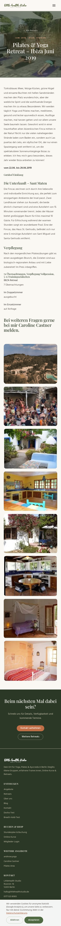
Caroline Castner (11, 861)
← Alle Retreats (30, 30)
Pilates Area (9, 866)
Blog (6, 803)
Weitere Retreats (30, 737)
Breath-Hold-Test (12, 817)
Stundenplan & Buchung (15, 832)
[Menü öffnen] (54, 5)
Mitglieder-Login (11, 841)
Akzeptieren (33, 920)
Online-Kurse (10, 837)
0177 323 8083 (10, 896)
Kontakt (7, 808)
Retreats (8, 794)
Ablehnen (14, 920)
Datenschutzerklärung (16, 913)
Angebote (8, 789)
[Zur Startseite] (16, 5)
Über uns (8, 799)
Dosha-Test (9, 813)
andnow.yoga (10, 856)
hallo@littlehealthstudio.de (16, 892)
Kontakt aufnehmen (30, 728)
